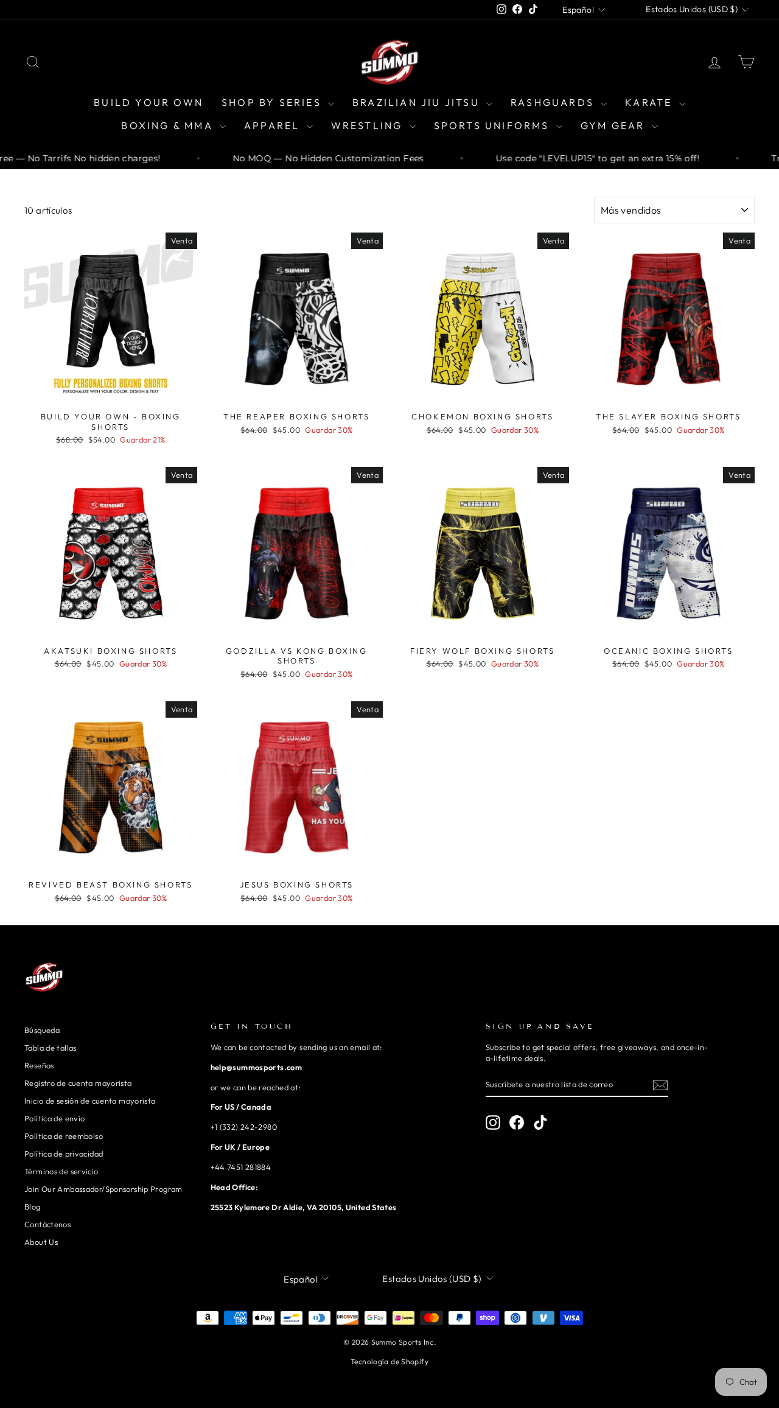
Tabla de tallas (50, 1047)
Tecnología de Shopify (389, 1361)
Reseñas (39, 1065)
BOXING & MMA (169, 125)
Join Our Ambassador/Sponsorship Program (103, 1189)
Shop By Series (273, 102)
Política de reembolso (63, 1136)
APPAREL (274, 125)
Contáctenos (47, 1224)
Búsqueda (42, 1030)
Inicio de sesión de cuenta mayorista (90, 1100)
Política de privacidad (63, 1153)
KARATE (650, 102)
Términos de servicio (61, 1171)
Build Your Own (148, 102)
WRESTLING (369, 125)
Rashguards (554, 102)
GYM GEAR (615, 125)
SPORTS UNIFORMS (493, 125)
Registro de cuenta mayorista (78, 1083)
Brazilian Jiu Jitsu (417, 102)
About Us (41, 1242)
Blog (32, 1206)
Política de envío (54, 1118)
